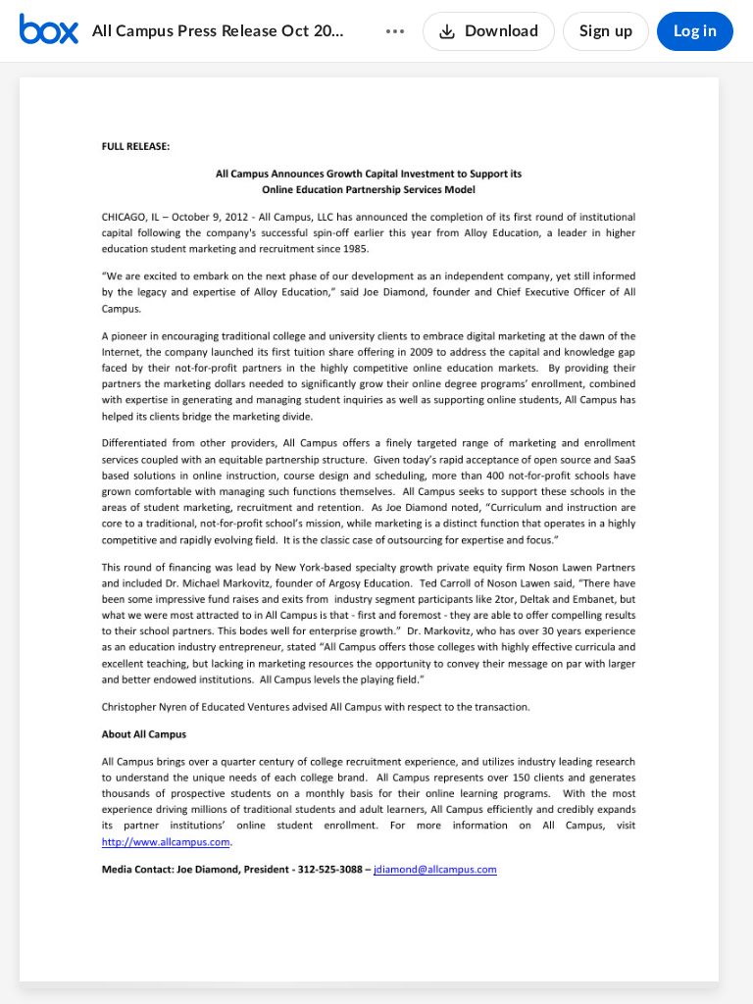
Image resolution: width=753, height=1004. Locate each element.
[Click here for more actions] (395, 31)
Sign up (605, 31)
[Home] (49, 31)
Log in (695, 31)
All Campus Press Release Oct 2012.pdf (220, 31)
